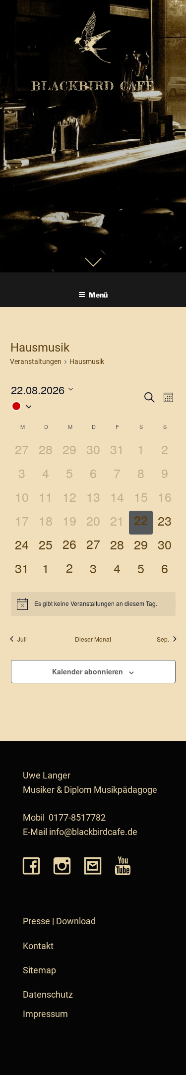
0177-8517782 (77, 818)
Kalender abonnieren (87, 671)
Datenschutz (48, 995)
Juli (22, 639)
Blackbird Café (93, 86)
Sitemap (39, 970)
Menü (98, 295)
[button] (75, 406)
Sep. (163, 639)
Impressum (45, 1014)
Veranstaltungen (36, 361)
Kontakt (38, 946)
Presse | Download (59, 921)
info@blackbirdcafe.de (93, 832)
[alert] (93, 604)
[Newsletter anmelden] (92, 866)
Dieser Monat (93, 639)
